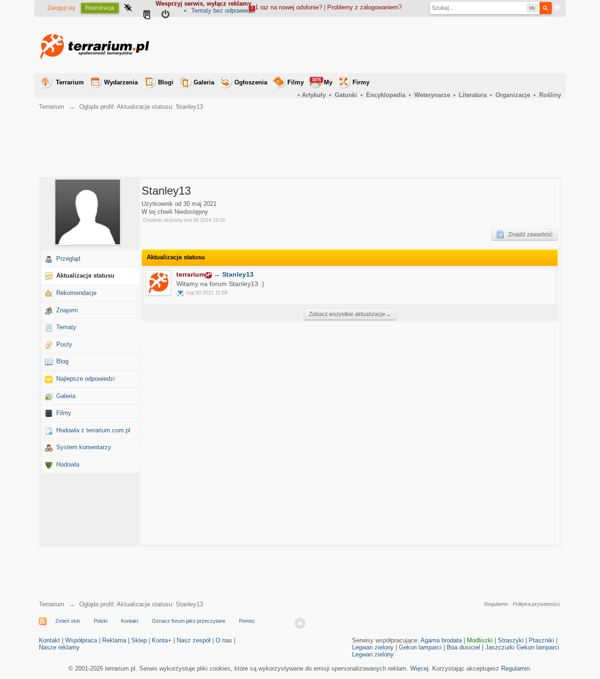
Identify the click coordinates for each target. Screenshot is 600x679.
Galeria (204, 82)
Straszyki (511, 640)
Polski (100, 621)
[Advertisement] (390, 45)
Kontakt (129, 621)
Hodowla (67, 464)
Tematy (66, 327)
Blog (62, 361)
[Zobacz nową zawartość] (146, 15)
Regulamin (496, 604)
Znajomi (67, 310)
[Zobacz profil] (158, 282)
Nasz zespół (193, 640)
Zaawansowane (557, 7)
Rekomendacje (76, 292)
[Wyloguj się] (165, 15)
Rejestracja (99, 8)
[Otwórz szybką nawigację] (128, 8)
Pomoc (247, 621)
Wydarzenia (121, 82)
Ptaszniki (541, 640)
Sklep (139, 640)
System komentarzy (83, 447)
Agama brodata (441, 640)
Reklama (114, 640)
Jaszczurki (500, 647)
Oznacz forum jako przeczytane (188, 621)
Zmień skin (67, 621)
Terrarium (70, 82)
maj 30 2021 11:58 (206, 292)
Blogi (165, 82)
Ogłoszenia (250, 82)
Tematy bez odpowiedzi (223, 10)
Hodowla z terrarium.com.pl (93, 430)
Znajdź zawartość (528, 234)
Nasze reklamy (59, 647)
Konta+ (162, 640)
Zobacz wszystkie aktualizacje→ (350, 314)
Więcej (419, 668)
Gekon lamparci (420, 647)
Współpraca (81, 640)
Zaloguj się (61, 8)
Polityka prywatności (536, 604)
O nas (224, 640)
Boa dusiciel (463, 647)
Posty (64, 344)
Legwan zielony (373, 647)
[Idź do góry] (300, 623)
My (322, 81)
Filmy (295, 82)
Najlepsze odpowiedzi (85, 378)
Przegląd (68, 258)
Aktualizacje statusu (85, 275)
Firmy (360, 82)
